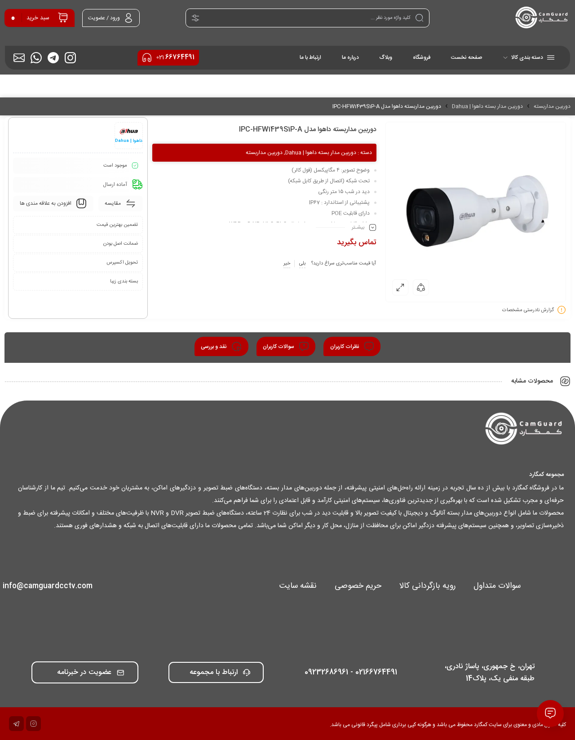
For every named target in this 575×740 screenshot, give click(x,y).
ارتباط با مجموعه (214, 672)
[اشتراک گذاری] (421, 287)
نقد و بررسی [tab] (214, 346)
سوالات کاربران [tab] (279, 346)
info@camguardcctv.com (48, 586)
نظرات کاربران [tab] (345, 346)
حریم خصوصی (358, 586)
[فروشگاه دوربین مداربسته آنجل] (542, 17)
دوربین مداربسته (552, 106)
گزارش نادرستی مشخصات (528, 310)
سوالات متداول (497, 586)
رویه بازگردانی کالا (427, 586)
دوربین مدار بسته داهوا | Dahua (487, 106)
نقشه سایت (298, 586)
